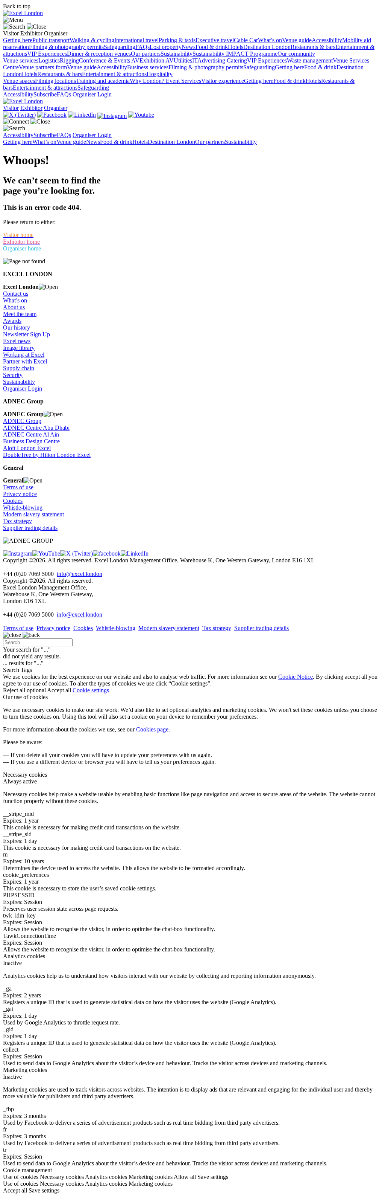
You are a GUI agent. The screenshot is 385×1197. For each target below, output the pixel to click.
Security (13, 375)
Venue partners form (43, 67)
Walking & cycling (92, 40)
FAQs (142, 47)
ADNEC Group (22, 421)
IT (194, 60)
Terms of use (18, 487)
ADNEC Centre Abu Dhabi (36, 427)
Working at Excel (23, 354)
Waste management (310, 60)
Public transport (51, 40)
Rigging (69, 60)
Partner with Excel (25, 361)
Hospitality (160, 74)
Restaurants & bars (313, 47)
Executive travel (215, 40)
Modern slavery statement (33, 514)
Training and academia (103, 81)
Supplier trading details (30, 528)
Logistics (49, 60)
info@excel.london (79, 574)
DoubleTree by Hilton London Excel (47, 455)
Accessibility (327, 40)
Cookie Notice (295, 676)
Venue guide (297, 40)
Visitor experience (222, 81)
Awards (12, 321)
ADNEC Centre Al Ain (31, 434)
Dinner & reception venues (99, 53)
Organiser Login (92, 94)
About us (14, 307)
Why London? (148, 81)
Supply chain (18, 368)
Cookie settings (91, 690)
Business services (147, 67)
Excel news (16, 341)
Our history (16, 327)
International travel (136, 40)
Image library (19, 348)
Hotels (235, 47)
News (189, 47)
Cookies (13, 501)
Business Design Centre (31, 441)
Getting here (17, 40)
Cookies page (152, 729)
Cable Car (246, 40)
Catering (237, 60)
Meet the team (19, 314)
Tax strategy (17, 521)
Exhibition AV (156, 60)
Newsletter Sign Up (26, 334)
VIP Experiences (47, 53)
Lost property (166, 47)
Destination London (267, 47)
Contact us (15, 293)
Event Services (183, 81)
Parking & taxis (177, 40)
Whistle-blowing (22, 507)
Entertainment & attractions (114, 74)
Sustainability (176, 53)
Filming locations (55, 81)
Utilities (183, 60)
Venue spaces (19, 81)
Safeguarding (119, 47)
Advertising (212, 60)
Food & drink (212, 47)
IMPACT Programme (251, 53)
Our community (296, 53)
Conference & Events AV (109, 60)
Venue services (20, 60)
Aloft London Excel (27, 448)
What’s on (270, 40)
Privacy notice (20, 494)
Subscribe (45, 94)
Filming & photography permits (66, 47)
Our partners (146, 53)
